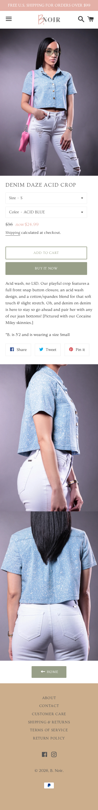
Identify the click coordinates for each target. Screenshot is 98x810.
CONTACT (49, 706)
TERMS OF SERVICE (49, 730)
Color (14, 212)
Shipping (12, 232)
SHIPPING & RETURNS (49, 722)
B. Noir (56, 770)
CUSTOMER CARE (49, 714)
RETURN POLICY (49, 738)
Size (12, 198)
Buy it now (46, 268)
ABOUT (49, 698)
